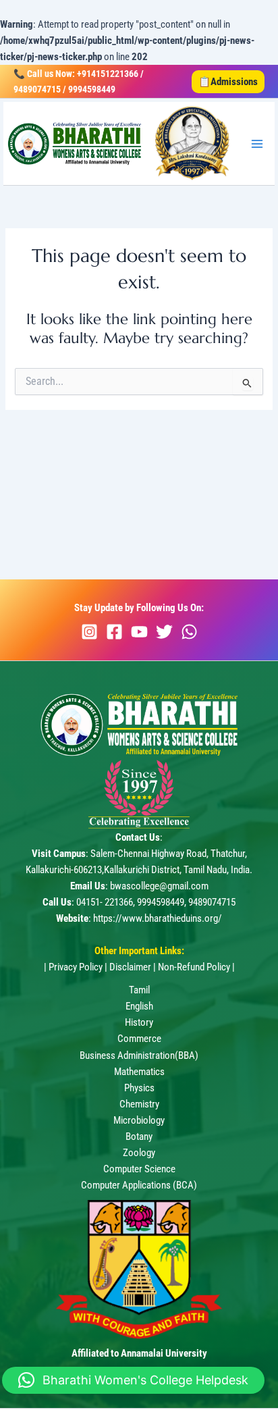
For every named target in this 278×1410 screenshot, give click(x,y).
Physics (139, 1088)
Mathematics (139, 1072)
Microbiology (139, 1120)
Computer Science (139, 1169)
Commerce (139, 1039)
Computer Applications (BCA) (139, 1185)
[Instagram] (89, 631)
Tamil (139, 990)
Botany (139, 1136)
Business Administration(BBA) (139, 1055)
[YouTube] (139, 631)
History (139, 1022)
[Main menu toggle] (257, 144)
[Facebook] (114, 631)
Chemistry (139, 1104)
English (139, 1006)
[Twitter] (164, 631)
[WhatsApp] (189, 631)
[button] (228, 82)
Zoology (139, 1153)
